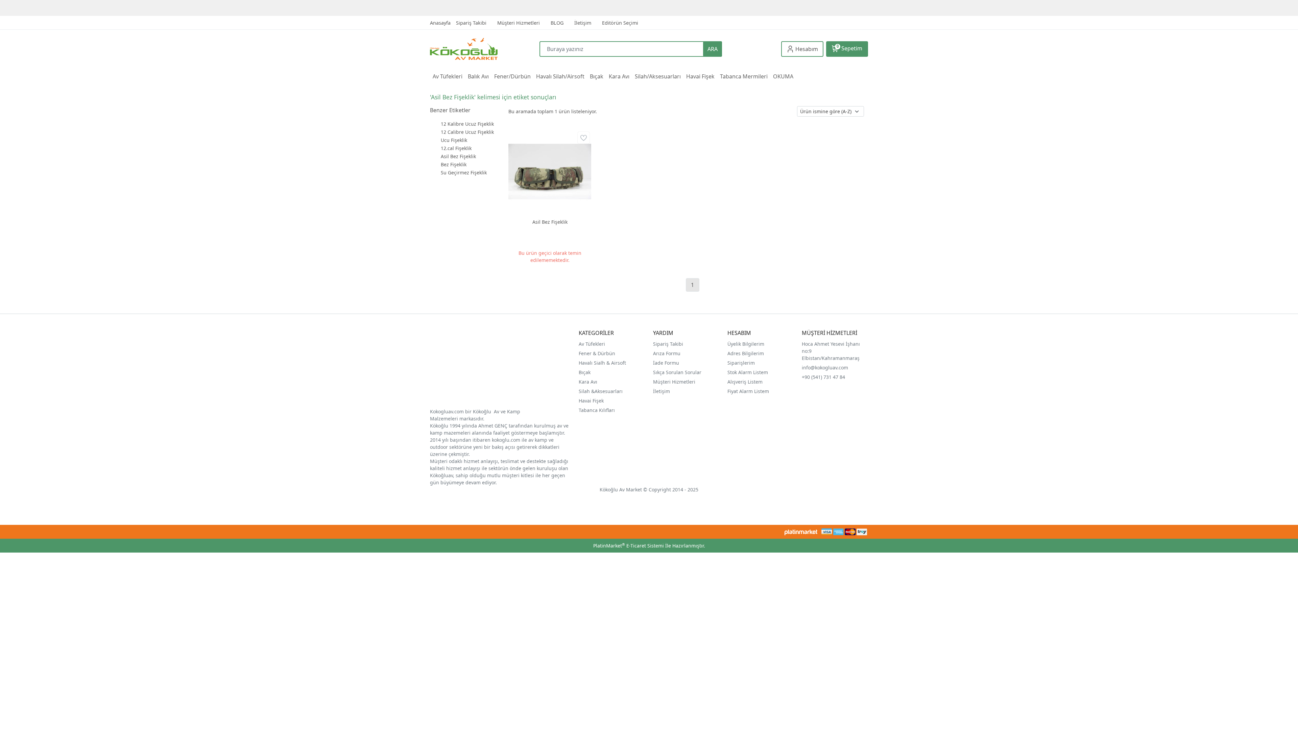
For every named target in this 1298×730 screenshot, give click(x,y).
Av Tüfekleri (592, 344)
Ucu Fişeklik (454, 140)
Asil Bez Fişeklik (458, 156)
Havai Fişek (591, 400)
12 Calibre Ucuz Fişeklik (467, 132)
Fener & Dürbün (597, 353)
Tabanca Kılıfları (597, 410)
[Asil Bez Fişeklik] (549, 171)
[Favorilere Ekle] (584, 138)
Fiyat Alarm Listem (748, 391)
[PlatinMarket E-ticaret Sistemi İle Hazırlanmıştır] (801, 531)
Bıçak (585, 372)
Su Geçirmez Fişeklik (464, 172)
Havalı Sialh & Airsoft (602, 363)
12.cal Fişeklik (456, 148)
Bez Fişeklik (453, 164)
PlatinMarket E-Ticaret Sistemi (628, 545)
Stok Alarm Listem (747, 372)
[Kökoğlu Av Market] (484, 49)
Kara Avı (588, 382)
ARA (712, 49)
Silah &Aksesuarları (601, 391)
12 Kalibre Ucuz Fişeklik (467, 124)
